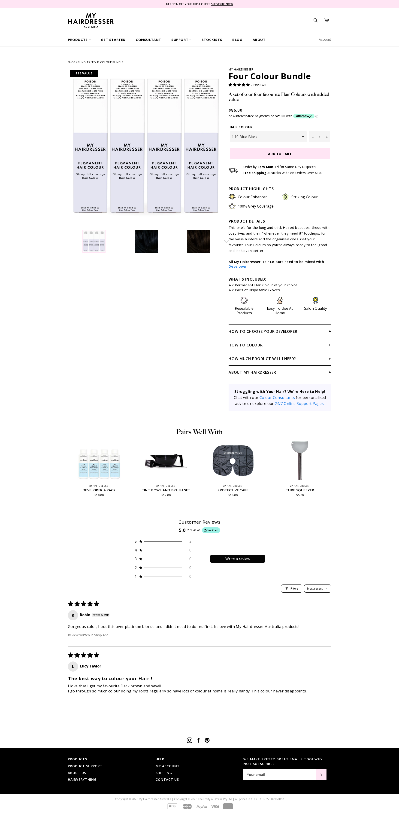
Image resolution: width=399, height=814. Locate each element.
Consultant (148, 39)
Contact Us (167, 779)
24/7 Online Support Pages (299, 403)
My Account (168, 766)
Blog (237, 39)
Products (78, 39)
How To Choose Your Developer (263, 331)
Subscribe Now (222, 4)
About (259, 39)
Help (160, 759)
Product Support (85, 766)
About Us (77, 773)
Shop (71, 62)
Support (180, 39)
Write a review (237, 558)
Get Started (113, 39)
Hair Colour (241, 127)
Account (325, 39)
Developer (238, 266)
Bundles (84, 62)
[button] (240, 84)
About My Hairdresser (252, 372)
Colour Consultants (277, 397)
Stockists (212, 39)
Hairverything (82, 779)
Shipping (164, 773)
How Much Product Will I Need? (262, 358)
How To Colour (246, 345)
